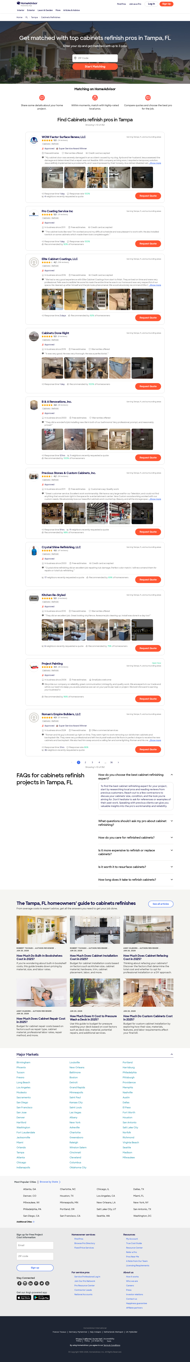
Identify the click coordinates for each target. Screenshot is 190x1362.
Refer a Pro (131, 1252)
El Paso (127, 1107)
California (87, 1340)
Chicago (21, 1162)
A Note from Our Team (137, 1261)
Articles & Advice (71, 10)
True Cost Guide (134, 1243)
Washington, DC (142, 1215)
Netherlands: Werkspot (113, 1332)
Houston (127, 1117)
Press (128, 1290)
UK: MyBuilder (131, 1332)
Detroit (74, 1082)
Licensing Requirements (137, 1265)
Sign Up (166, 3)
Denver (21, 1117)
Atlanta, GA (29, 1189)
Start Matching (95, 66)
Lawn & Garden (45, 10)
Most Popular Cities (25, 1182)
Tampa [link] (34, 17)
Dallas (126, 1102)
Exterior (31, 10)
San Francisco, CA (70, 1215)
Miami (20, 1142)
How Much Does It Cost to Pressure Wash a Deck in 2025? (93, 1017)
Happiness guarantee (136, 1303)
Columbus (75, 1162)
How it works (132, 1276)
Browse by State (49, 1181)
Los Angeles (23, 1087)
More (58, 10)
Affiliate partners (134, 1308)
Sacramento (24, 1097)
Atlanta (21, 1157)
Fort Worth (129, 1112)
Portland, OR (67, 1209)
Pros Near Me (132, 1256)
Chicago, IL (103, 1189)
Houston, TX (67, 1195)
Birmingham (23, 1062)
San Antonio (129, 1122)
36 (111, 762)
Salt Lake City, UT (106, 1209)
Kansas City (76, 1102)
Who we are (132, 1281)
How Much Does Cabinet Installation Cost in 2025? (94, 957)
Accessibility (109, 1340)
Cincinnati (75, 1152)
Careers (130, 1285)
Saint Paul (75, 1097)
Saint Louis (76, 1107)
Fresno (20, 1077)
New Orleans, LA (106, 1202)
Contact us (131, 1299)
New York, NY (141, 1202)
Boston (74, 1077)
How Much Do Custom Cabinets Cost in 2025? (147, 1017)
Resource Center (134, 1248)
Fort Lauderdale (26, 1132)
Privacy (79, 1340)
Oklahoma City (78, 1167)
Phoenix (21, 1067)
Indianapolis (23, 1167)
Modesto (22, 1092)
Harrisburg (129, 1067)
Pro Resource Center (84, 1285)
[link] (95, 140)
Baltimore (75, 1072)
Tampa (20, 1152)
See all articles (161, 903)
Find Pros (78, 1239)
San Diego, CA (31, 1215)
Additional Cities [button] (24, 1222)
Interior (20, 10)
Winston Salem (78, 1147)
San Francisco (24, 1107)
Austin (126, 1097)
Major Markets (27, 1054)
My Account (132, 1239)
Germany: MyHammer (78, 1332)
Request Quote (148, 195)
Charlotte (75, 1132)
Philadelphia (130, 1072)
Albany (73, 1117)
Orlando (21, 1147)
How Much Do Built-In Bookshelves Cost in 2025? (39, 957)
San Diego (22, 1102)
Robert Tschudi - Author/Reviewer (35, 948)
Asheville (75, 1127)
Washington (23, 1127)
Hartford (21, 1122)
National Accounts (83, 1294)
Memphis (128, 1087)
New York (75, 1122)
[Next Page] (118, 762)
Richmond (128, 1137)
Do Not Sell (97, 1340)
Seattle (127, 1147)
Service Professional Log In (87, 1276)
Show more (155, 163)
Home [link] (19, 17)
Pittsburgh (129, 1077)
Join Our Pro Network (84, 1281)
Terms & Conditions (111, 1345)
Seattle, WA (103, 1215)
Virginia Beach (131, 1142)
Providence (129, 1082)
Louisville (75, 1062)
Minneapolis (76, 1092)
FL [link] (27, 17)
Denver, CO (29, 1195)
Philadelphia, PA (32, 1209)
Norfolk (127, 1132)
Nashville (128, 1092)
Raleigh (74, 1142)
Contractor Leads (83, 1290)
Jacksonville (23, 1137)
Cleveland (75, 1157)
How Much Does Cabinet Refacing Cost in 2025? (145, 957)
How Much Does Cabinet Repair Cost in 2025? (41, 1020)
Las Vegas (75, 1112)
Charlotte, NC (68, 1189)
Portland (128, 1062)
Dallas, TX (138, 1189)
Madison (127, 1152)
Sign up (35, 1267)
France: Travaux (59, 1332)
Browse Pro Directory (84, 1243)
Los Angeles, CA (106, 1195)
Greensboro (76, 1137)
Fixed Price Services (84, 1248)
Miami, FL (138, 1195)
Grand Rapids (77, 1087)
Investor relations (134, 1294)
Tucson (20, 1072)
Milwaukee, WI (31, 1202)
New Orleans (77, 1067)
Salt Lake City (130, 1127)
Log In (151, 3)
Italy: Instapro (95, 1332)
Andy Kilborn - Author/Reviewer (140, 948)
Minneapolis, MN (69, 1202)
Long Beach (23, 1082)
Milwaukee (129, 1157)
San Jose (22, 1112)
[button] (52, 177)
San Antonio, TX (142, 1209)
